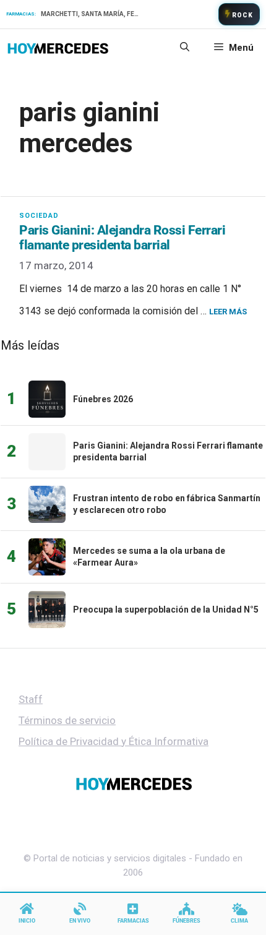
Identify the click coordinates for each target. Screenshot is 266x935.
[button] (185, 47)
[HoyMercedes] (57, 47)
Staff (31, 699)
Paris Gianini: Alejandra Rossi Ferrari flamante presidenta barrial (122, 237)
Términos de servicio (67, 720)
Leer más (228, 311)
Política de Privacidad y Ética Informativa (113, 741)
